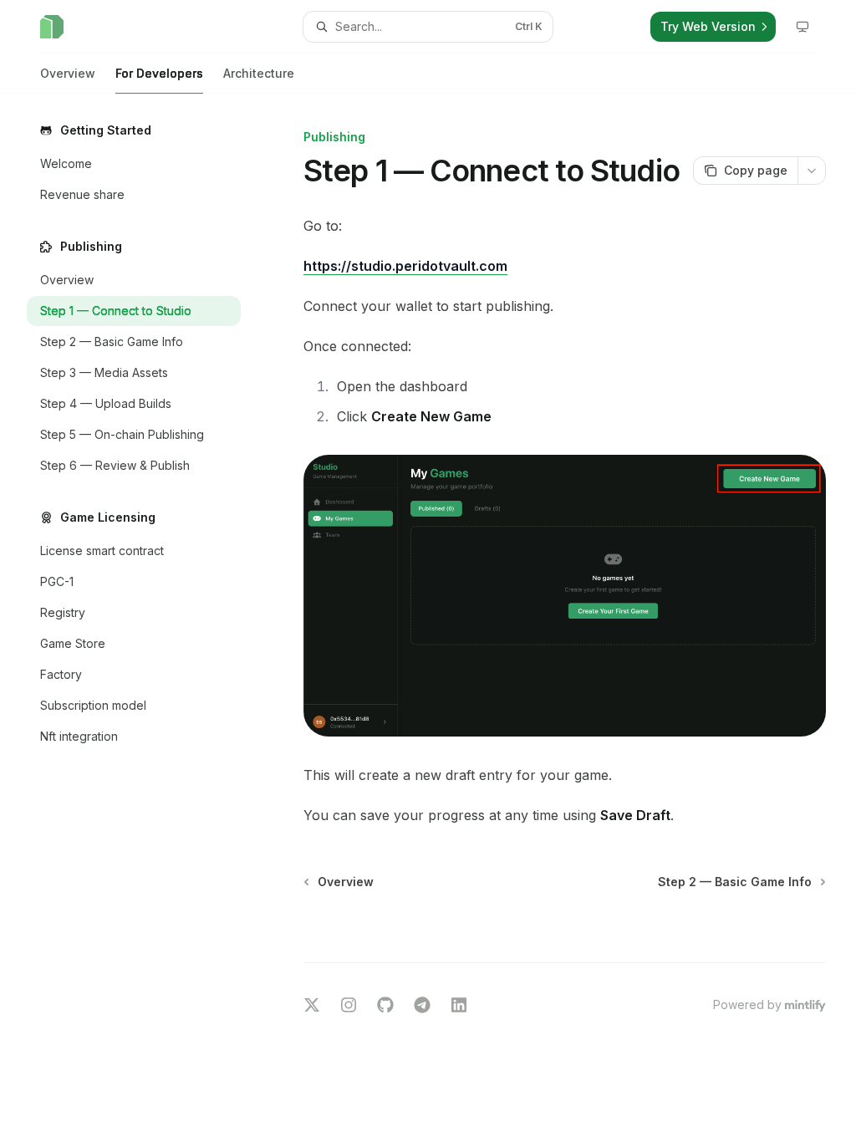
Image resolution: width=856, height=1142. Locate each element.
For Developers (159, 73)
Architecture (258, 73)
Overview (67, 73)
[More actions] (811, 170)
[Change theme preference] (802, 26)
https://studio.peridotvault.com (405, 265)
